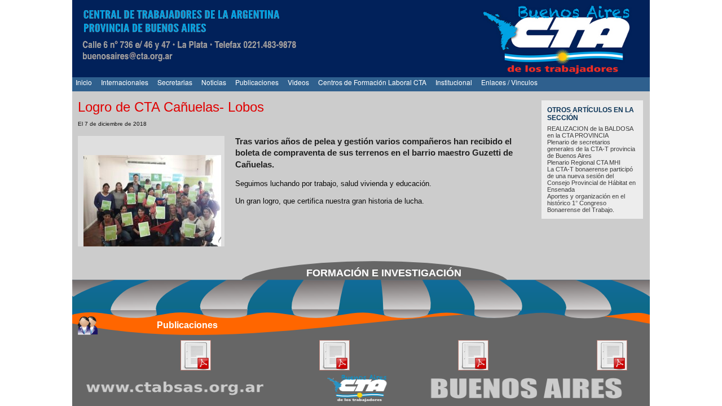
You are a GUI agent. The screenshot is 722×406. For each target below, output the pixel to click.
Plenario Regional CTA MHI (583, 162)
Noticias (213, 82)
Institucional (453, 82)
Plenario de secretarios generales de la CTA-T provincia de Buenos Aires (591, 149)
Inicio (84, 82)
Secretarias (174, 82)
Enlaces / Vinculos (509, 82)
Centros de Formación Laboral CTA (372, 82)
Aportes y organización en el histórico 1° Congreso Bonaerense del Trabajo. (586, 203)
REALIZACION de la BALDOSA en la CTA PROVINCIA (590, 132)
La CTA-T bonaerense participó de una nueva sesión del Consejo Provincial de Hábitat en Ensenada (591, 179)
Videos (298, 82)
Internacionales (124, 82)
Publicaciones (257, 82)
